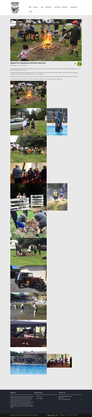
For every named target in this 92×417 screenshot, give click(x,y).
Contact (30, 11)
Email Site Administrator (20, 415)
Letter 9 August (39, 398)
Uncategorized (15, 65)
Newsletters (48, 7)
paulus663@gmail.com (65, 399)
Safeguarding (73, 7)
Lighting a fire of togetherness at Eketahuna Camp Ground (28, 63)
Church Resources (34, 415)
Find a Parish (57, 7)
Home (30, 7)
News (42, 7)
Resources (65, 7)
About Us (35, 7)
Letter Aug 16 (39, 396)
